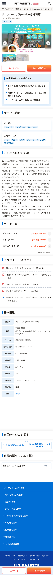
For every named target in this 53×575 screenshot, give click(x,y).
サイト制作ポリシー (20, 556)
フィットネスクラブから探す (16, 516)
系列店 (17, 9)
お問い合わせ (34, 556)
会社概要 (8, 556)
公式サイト (14, 68)
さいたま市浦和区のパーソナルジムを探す (39, 445)
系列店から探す (11, 530)
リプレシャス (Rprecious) (31, 9)
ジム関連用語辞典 (12, 544)
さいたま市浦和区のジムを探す (14, 445)
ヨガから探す (10, 502)
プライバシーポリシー (19, 559)
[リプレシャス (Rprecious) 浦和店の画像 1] (9, 58)
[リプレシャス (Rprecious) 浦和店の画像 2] (22, 57)
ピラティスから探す (13, 509)
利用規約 (45, 556)
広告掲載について (35, 559)
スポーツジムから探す (14, 495)
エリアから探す (11, 523)
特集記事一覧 (10, 537)
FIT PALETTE (6, 9)
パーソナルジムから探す (14, 488)
